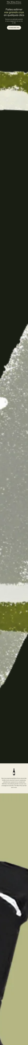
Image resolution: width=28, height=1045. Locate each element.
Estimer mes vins (14, 27)
